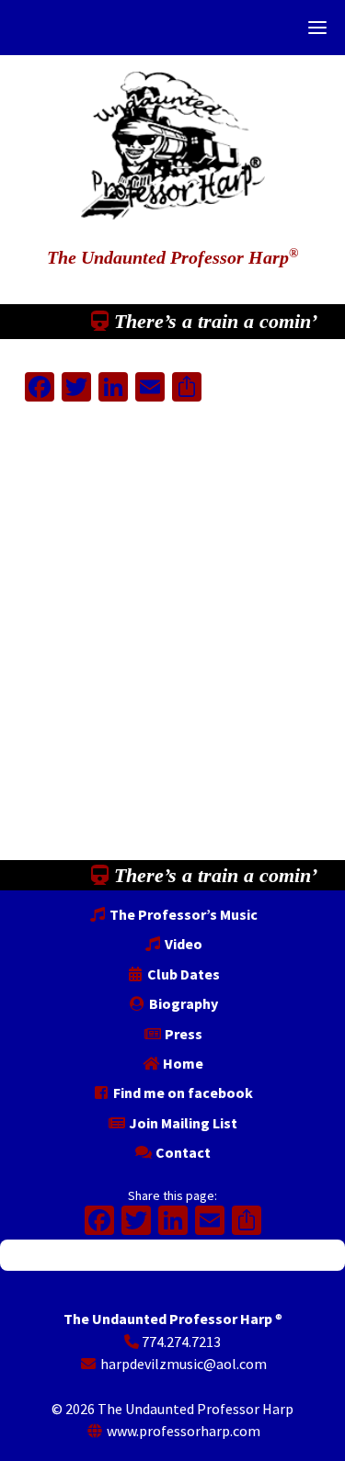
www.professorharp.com (182, 1430)
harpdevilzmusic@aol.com (182, 1363)
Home (181, 1063)
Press (182, 1034)
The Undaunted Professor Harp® (173, 136)
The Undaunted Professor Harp (172, 257)
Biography (182, 1003)
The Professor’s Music (182, 914)
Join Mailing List (181, 1123)
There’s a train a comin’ (213, 321)
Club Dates (182, 974)
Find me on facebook (181, 1092)
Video (182, 943)
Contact (182, 1152)
